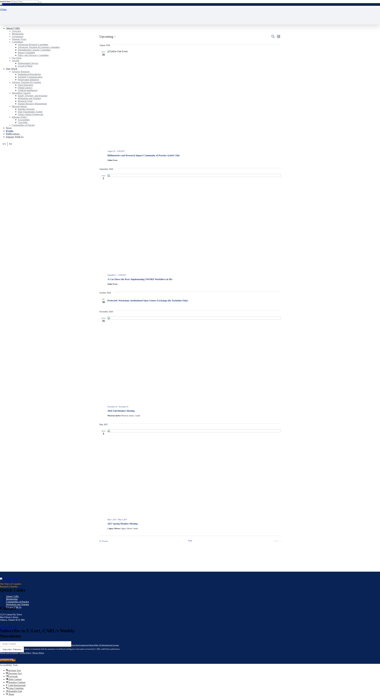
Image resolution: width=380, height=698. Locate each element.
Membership (12, 599)
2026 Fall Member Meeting (121, 411)
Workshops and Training (17, 604)
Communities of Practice (17, 601)
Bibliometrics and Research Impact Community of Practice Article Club (143, 155)
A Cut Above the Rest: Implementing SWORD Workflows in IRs (139, 279)
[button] (7, 660)
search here (5, 1)
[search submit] (40, 2)
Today (190, 541)
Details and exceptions (9, 653)
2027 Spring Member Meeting (122, 523)
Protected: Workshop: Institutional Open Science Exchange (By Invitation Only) (147, 300)
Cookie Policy (25, 653)
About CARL (12, 596)
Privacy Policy (38, 653)
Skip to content (7, 657)
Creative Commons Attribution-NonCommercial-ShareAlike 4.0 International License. (84, 645)
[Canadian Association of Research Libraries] (3, 4)
